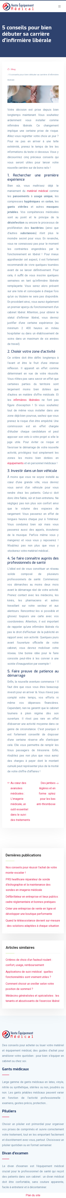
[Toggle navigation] (59, 6)
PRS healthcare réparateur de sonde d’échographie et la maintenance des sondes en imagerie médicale (28, 885)
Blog (13, 69)
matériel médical (37, 191)
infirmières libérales (26, 400)
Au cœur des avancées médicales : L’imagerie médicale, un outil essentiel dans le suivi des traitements (20, 801)
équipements (15, 463)
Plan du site (33, 1195)
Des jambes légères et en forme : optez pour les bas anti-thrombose (46, 793)
